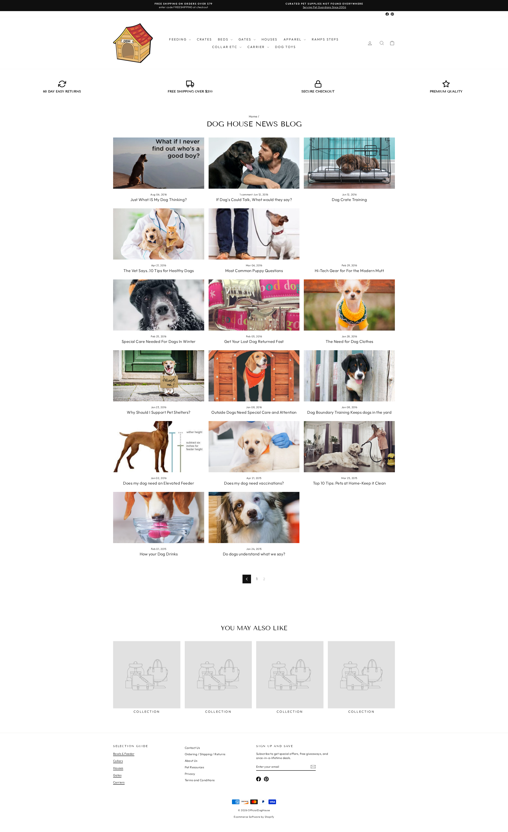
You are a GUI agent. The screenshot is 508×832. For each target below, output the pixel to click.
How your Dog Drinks (159, 553)
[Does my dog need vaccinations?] (254, 446)
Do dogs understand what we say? (254, 553)
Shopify (269, 816)
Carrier (256, 47)
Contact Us (192, 748)
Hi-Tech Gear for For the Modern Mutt (349, 270)
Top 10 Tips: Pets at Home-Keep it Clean (349, 483)
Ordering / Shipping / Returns (205, 754)
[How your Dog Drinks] (158, 517)
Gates (245, 39)
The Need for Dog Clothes (349, 341)
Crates (204, 39)
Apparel (293, 39)
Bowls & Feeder (123, 754)
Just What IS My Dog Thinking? (158, 199)
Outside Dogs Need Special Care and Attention (254, 412)
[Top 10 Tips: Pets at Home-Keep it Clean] (349, 446)
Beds (224, 39)
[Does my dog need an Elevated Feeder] (158, 446)
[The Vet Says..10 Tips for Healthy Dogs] (158, 234)
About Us (191, 761)
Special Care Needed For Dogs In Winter (159, 341)
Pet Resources (194, 767)
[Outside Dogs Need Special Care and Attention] (254, 375)
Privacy (190, 774)
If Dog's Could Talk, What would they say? (254, 199)
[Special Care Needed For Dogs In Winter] (158, 305)
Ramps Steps (325, 39)
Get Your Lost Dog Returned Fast (254, 341)
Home (253, 116)
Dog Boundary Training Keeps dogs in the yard (349, 412)
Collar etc (225, 47)
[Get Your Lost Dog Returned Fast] (254, 305)
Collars (118, 761)
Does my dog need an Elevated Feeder (158, 483)
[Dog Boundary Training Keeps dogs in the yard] (349, 375)
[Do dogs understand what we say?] (254, 517)
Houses (270, 39)
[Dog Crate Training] (349, 163)
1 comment (246, 194)
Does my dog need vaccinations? (254, 483)
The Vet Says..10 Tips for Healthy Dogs (158, 270)
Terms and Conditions (200, 780)
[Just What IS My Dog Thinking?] (158, 163)
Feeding (178, 39)
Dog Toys (285, 47)
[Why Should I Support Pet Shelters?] (158, 375)
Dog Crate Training (349, 199)
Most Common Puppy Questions (254, 270)
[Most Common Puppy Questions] (254, 234)
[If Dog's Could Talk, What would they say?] (254, 163)
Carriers (119, 782)
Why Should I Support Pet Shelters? (158, 412)
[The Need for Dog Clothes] (349, 305)
